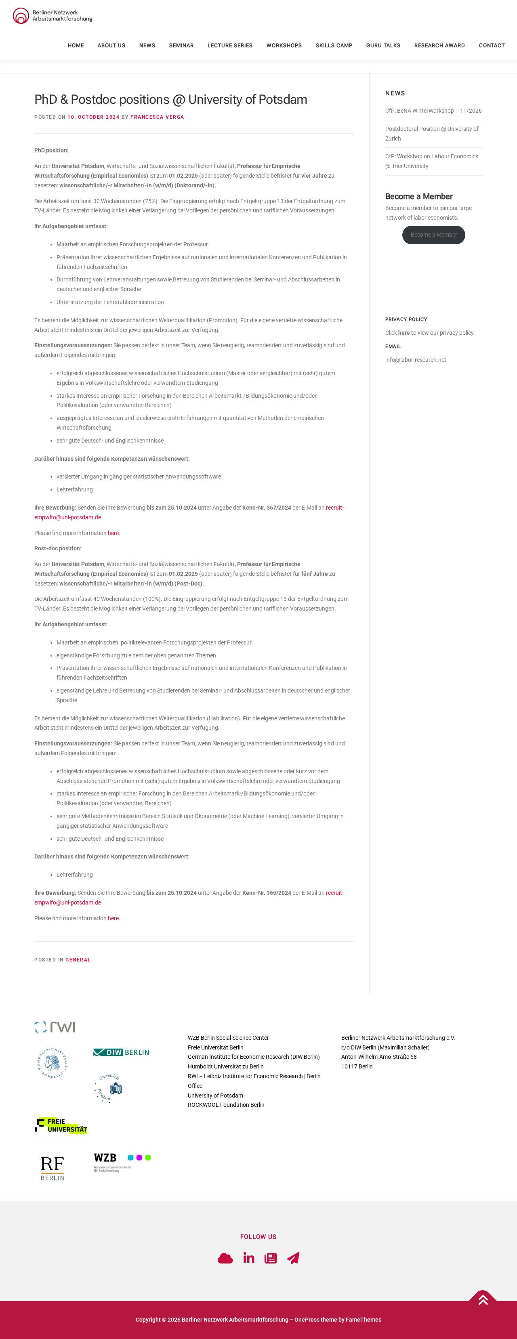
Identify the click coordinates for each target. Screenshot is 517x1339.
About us (112, 45)
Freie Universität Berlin (216, 1047)
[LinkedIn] (249, 1258)
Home (76, 45)
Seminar (181, 45)
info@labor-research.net (415, 360)
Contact (492, 45)
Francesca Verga (157, 117)
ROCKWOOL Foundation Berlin (226, 1105)
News (147, 45)
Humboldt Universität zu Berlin (226, 1066)
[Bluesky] (225, 1258)
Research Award (439, 45)
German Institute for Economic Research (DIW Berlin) (254, 1057)
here (113, 533)
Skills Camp (334, 45)
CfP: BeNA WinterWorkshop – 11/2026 (433, 110)
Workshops (284, 45)
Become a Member (434, 234)
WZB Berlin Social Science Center (228, 1038)
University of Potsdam (215, 1095)
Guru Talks (383, 45)
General (78, 960)
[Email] (293, 1258)
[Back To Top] (483, 1301)
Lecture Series (230, 45)
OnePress (306, 1319)
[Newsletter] (271, 1258)
